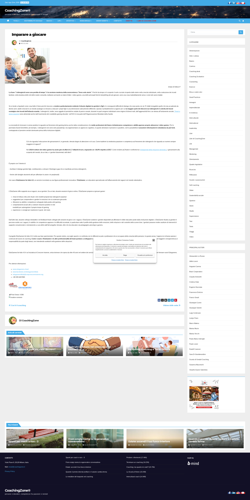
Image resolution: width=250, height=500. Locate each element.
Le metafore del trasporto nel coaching (79, 476)
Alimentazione (194, 51)
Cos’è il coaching (18, 305)
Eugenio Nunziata (195, 287)
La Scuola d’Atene (133, 472)
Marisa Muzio (194, 328)
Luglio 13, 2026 (75, 445)
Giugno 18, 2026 (136, 445)
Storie (191, 206)
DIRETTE (129, 21)
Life (59, 21)
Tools (16, 21)
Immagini (192, 102)
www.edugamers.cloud (21, 269)
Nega (125, 255)
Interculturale (194, 118)
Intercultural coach (133, 476)
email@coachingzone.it (17, 467)
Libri (190, 133)
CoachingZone (26, 41)
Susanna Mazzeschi (196, 365)
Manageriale (85, 21)
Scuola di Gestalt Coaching (199, 359)
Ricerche (192, 169)
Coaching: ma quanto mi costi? (137, 467)
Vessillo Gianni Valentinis (198, 370)
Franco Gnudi (194, 297)
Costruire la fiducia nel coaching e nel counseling (89, 348)
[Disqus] (94, 384)
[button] (154, 240)
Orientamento (102, 21)
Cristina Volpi (146, 353)
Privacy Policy (10, 471)
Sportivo (70, 21)
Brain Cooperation (195, 271)
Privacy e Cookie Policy (118, 260)
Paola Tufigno (26, 353)
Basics (49, 21)
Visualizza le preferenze (145, 255)
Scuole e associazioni (197, 180)
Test (190, 221)
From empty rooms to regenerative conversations (88, 440)
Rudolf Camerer (195, 349)
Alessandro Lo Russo (197, 256)
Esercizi (192, 87)
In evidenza (193, 113)
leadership (193, 128)
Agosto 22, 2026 (16, 445)
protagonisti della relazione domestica (153, 150)
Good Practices (194, 97)
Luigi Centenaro (195, 313)
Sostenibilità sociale (33, 21)
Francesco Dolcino (196, 292)
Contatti (118, 21)
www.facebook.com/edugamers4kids (25, 272)
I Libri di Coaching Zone (146, 21)
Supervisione (194, 216)
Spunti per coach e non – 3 (23, 441)
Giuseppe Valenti (195, 308)
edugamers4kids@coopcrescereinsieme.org (28, 274)
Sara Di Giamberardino (197, 354)
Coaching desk (194, 71)
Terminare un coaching (134, 462)
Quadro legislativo (195, 164)
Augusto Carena (195, 266)
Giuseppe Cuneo (195, 302)
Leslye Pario (193, 318)
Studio (191, 211)
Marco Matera (194, 323)
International (193, 123)
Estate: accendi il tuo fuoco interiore (149, 441)
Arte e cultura (194, 56)
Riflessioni (193, 175)
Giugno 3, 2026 (195, 445)
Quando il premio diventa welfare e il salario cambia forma (213, 440)
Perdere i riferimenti (133, 457)
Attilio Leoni (193, 261)
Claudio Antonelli (195, 277)
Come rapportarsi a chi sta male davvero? (32, 349)
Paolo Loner (193, 344)
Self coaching (194, 185)
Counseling (193, 82)
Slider (191, 190)
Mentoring (192, 154)
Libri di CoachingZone (197, 138)
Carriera (192, 66)
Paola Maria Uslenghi (197, 339)
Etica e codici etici (195, 92)
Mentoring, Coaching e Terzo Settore (149, 349)
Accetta (105, 255)
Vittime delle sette (171, 305)
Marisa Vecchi (194, 334)
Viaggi (191, 231)
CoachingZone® (17, 10)
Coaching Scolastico (196, 76)
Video (191, 237)
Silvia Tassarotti (90, 445)
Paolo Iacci (208, 445)
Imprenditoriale (194, 107)
